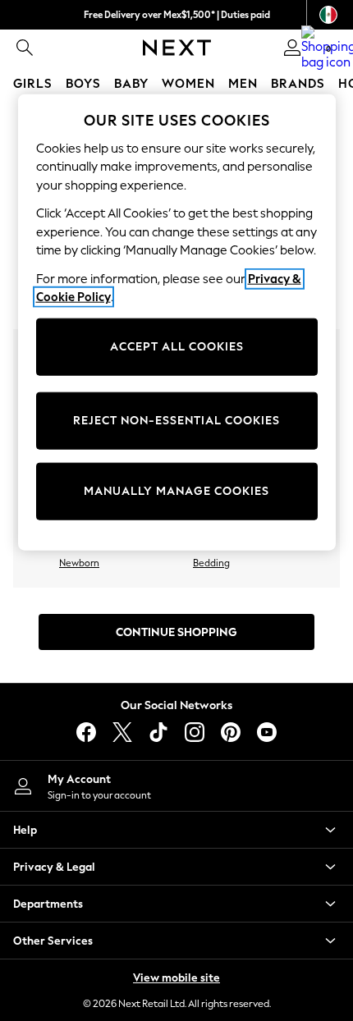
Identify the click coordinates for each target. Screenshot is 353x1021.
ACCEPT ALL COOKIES (177, 347)
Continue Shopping (176, 632)
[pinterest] (231, 732)
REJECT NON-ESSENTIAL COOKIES (176, 421)
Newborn (79, 563)
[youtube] (267, 732)
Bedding (211, 563)
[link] (25, 48)
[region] (177, 322)
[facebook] (86, 732)
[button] (176, 830)
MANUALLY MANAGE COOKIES (176, 491)
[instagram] (194, 732)
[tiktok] (158, 732)
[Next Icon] (177, 47)
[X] (122, 732)
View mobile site (176, 978)
